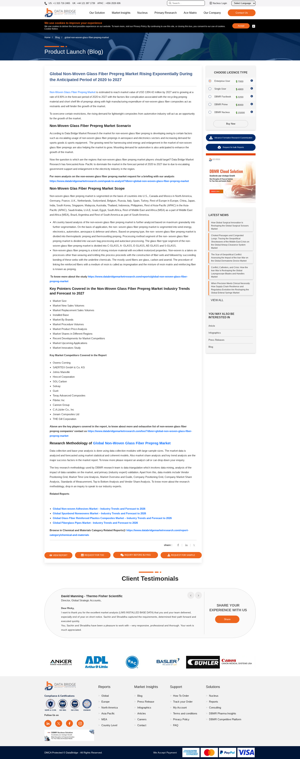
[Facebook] (178, 545)
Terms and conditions (185, 713)
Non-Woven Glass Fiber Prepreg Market (72, 92)
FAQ (175, 725)
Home (47, 37)
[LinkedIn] (47, 723)
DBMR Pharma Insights (222, 713)
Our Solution (97, 12)
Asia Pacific (108, 713)
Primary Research (166, 12)
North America (109, 707)
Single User (220, 89)
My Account (180, 707)
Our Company (212, 12)
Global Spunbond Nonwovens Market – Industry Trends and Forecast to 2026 (99, 513)
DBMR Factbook (222, 96)
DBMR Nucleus (222, 112)
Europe (105, 701)
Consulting (215, 707)
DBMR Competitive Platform (225, 719)
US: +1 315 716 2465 (59, 3)
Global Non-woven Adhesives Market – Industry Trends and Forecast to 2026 (99, 508)
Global (105, 695)
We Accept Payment (165, 752)
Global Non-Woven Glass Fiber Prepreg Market (132, 443)
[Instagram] (80, 723)
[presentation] (190, 595)
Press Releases (216, 340)
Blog (57, 37)
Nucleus (142, 12)
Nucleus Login (220, 3)
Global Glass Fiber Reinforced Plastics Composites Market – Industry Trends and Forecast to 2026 (112, 518)
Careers (142, 719)
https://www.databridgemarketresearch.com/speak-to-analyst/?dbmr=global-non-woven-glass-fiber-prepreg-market (119, 181)
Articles (141, 713)
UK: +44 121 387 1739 (83, 3)
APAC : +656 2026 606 (108, 3)
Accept (241, 26)
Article (212, 326)
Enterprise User (222, 81)
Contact (141, 725)
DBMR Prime (221, 104)
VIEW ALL (217, 300)
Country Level (109, 725)
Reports (213, 701)
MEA (104, 719)
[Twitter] (195, 545)
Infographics (215, 332)
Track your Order (183, 701)
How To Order (181, 695)
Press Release (145, 701)
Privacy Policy (181, 719)
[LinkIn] (186, 545)
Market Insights (121, 12)
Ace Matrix (190, 12)
